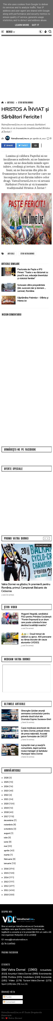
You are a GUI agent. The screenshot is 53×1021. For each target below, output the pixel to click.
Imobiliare (28, 977)
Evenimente (45, 973)
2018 (6, 812)
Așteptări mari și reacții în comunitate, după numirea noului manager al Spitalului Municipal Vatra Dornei (34, 749)
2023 (6, 790)
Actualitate (45, 970)
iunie (6, 842)
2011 (6, 890)
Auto (22, 984)
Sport (4, 984)
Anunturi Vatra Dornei (20, 973)
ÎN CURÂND (9, 943)
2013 (6, 881)
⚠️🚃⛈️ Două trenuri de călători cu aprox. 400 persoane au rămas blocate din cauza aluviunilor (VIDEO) (36, 638)
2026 (6, 777)
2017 (6, 816)
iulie (6, 837)
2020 (6, 803)
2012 (6, 886)
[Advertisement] (26, 68)
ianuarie (8, 863)
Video (12, 980)
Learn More (22, 25)
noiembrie (8, 824)
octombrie (8, 829)
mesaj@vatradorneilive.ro (16, 939)
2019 (6, 808)
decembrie (9, 820)
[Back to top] (46, 1014)
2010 (6, 894)
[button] (10, 31)
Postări (8, 997)
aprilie (7, 850)
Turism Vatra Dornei (33, 980)
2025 (6, 782)
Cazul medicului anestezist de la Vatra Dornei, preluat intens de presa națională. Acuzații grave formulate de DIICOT (35, 732)
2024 (6, 786)
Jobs (14, 984)
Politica (12, 977)
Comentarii (10, 1002)
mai (6, 846)
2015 (6, 873)
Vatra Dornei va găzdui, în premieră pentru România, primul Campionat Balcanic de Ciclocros (25, 588)
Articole (10, 102)
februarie (8, 859)
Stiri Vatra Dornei (25, 102)
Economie (46, 977)
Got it (35, 25)
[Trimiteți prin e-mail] (35, 145)
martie (7, 854)
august (7, 833)
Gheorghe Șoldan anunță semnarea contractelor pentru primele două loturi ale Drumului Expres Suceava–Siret (36, 715)
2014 (6, 877)
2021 (6, 799)
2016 (6, 868)
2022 (6, 795)
